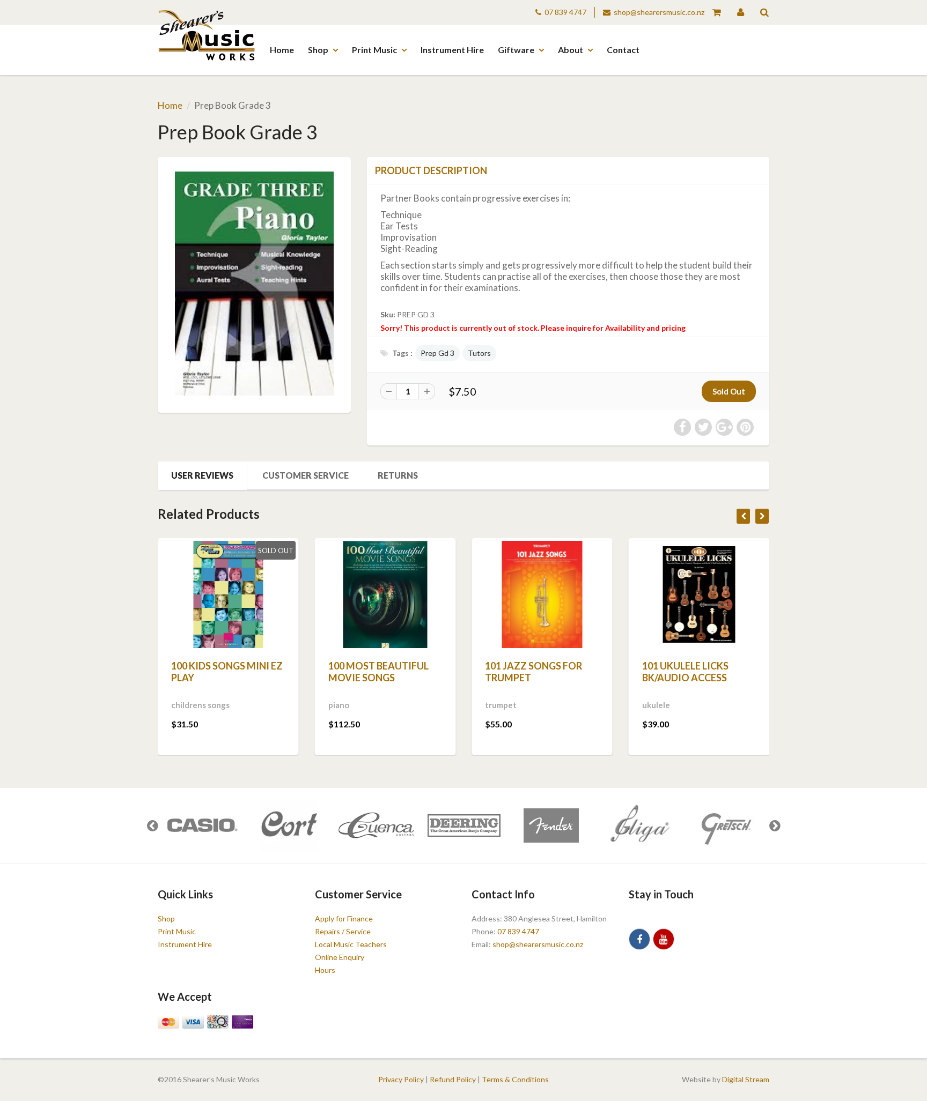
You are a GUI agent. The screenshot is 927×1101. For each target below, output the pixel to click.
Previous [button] (152, 825)
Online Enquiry (339, 957)
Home (282, 49)
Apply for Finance (344, 918)
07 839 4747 (565, 12)
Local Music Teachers (351, 944)
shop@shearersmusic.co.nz (659, 12)
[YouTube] (663, 939)
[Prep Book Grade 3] (254, 283)
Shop (318, 49)
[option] (201, 825)
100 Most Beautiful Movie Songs (378, 671)
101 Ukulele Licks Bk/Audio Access (685, 671)
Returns (398, 475)
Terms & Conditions (515, 1079)
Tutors (479, 353)
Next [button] (775, 825)
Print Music (374, 49)
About (570, 49)
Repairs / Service (343, 931)
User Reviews (202, 475)
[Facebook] (639, 939)
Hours (325, 969)
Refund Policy (453, 1079)
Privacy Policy (401, 1079)
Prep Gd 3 (437, 353)
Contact (623, 49)
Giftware (516, 49)
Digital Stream (745, 1079)
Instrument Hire (452, 49)
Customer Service (305, 475)
